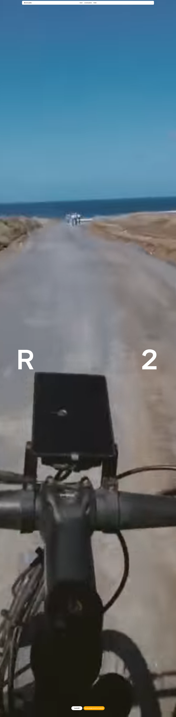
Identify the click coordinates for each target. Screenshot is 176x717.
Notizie (95, 2)
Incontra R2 (76, 708)
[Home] (27, 2)
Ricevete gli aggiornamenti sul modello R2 (94, 708)
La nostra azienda (88, 2)
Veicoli (81, 2)
